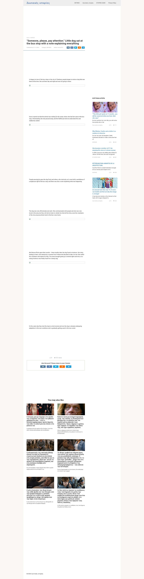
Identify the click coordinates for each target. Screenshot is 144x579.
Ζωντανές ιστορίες (38, 3)
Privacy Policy (112, 3)
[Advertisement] (72, 20)
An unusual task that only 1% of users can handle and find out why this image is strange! (104, 192)
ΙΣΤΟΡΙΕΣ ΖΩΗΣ (100, 3)
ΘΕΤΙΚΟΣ (77, 3)
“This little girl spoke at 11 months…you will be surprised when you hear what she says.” (104, 116)
